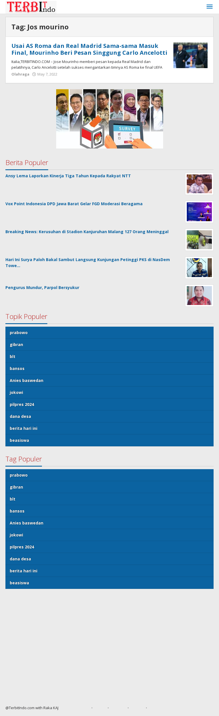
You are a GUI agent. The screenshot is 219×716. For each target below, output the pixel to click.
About (100, 707)
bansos (17, 368)
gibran (16, 344)
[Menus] (210, 7)
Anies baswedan (26, 380)
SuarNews (80, 707)
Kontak (137, 707)
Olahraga (20, 74)
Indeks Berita (160, 707)
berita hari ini (23, 428)
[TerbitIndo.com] (30, 6)
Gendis (64, 707)
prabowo (19, 332)
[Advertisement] (109, 649)
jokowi (16, 392)
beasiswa (19, 440)
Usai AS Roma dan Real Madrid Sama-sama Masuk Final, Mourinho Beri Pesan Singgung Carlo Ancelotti (89, 49)
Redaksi (118, 707)
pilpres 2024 (22, 404)
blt (12, 356)
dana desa (20, 416)
